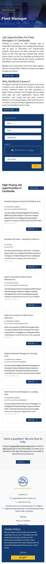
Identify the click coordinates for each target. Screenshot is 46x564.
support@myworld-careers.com (22, 446)
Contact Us (21, 462)
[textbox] (23, 123)
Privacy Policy (23, 524)
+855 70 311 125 (9, 449)
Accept (23, 557)
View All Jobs (34, 188)
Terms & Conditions (23, 521)
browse (31, 150)
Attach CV (7, 144)
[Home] (8, 5)
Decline (23, 552)
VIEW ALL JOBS (9, 75)
